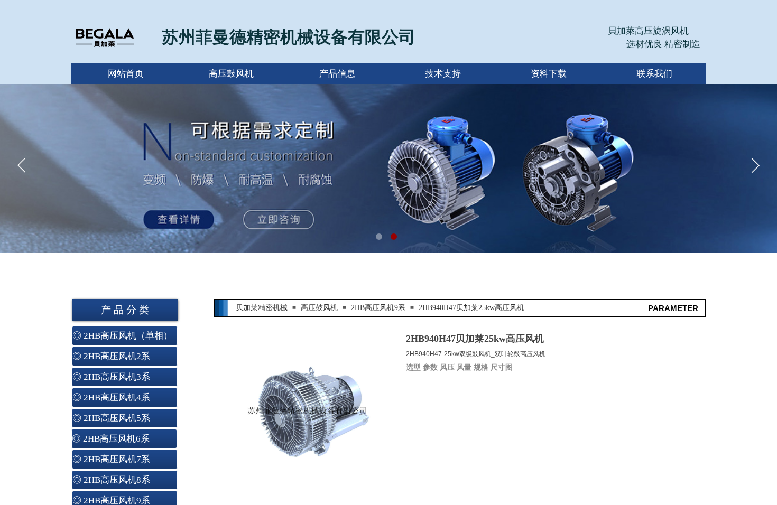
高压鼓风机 (319, 308)
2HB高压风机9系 (378, 308)
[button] (379, 236)
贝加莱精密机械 (262, 308)
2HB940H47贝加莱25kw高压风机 (471, 308)
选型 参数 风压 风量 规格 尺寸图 (460, 367)
